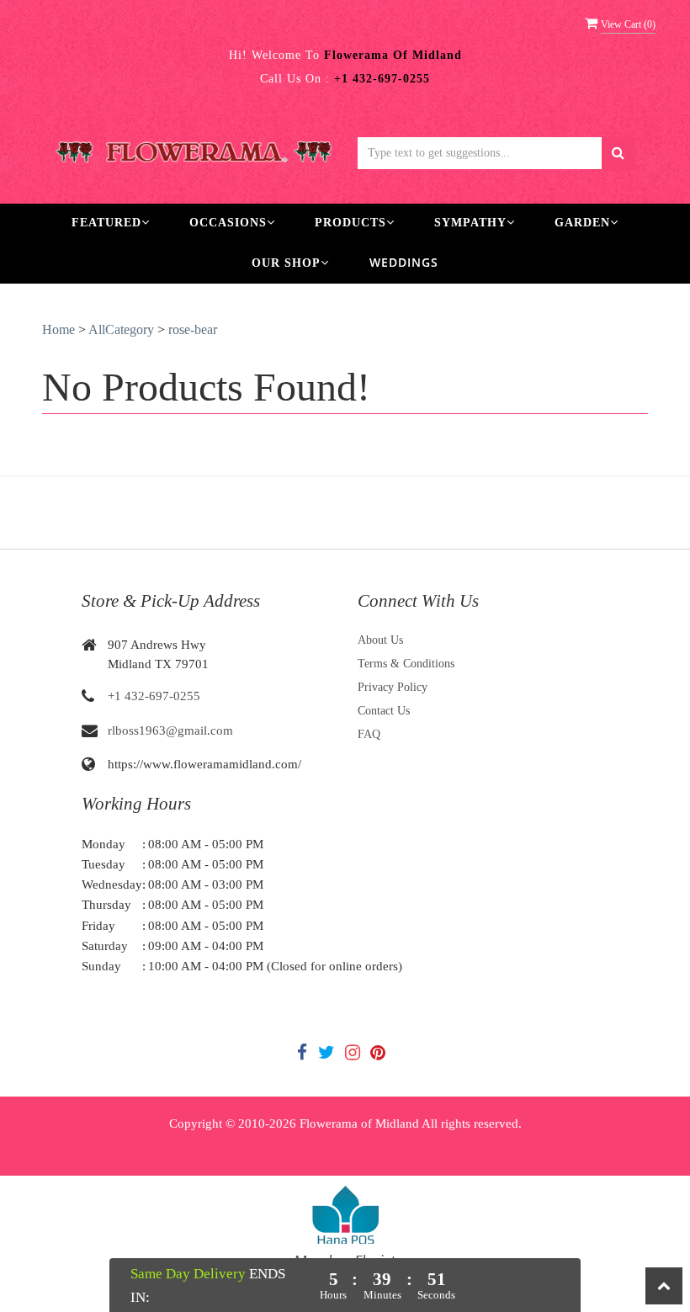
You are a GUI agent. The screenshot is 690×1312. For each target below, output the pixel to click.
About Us (380, 640)
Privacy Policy (392, 687)
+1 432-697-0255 (154, 696)
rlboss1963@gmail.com (170, 730)
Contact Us (384, 710)
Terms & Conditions (406, 663)
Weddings (403, 262)
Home (58, 329)
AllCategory (121, 329)
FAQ (369, 734)
